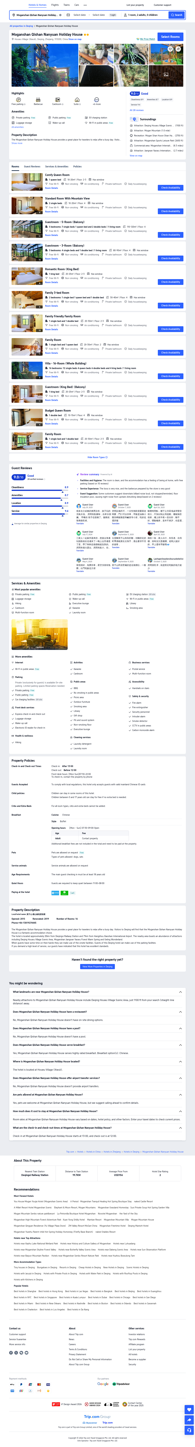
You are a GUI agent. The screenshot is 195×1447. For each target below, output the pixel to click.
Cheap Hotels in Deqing (90, 1267)
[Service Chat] (189, 1430)
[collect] (189, 1409)
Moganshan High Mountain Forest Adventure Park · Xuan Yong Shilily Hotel (49, 1220)
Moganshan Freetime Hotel (113, 1226)
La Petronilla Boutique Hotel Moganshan (76, 1213)
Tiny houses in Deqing (24, 1267)
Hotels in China (93, 1152)
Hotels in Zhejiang (112, 1152)
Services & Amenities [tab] (56, 166)
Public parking (79, 594)
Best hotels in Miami (23, 1303)
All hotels (133, 1354)
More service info (17, 1344)
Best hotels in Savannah (145, 1303)
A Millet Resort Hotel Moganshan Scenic (33, 1207)
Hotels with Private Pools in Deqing (60, 1273)
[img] (45, 65)
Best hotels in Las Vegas (76, 1291)
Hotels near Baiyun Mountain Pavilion (31, 1256)
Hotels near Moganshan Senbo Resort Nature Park (75, 1256)
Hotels (80, 1152)
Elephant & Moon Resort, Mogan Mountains (75, 1207)
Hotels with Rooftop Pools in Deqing (130, 1273)
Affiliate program (136, 1344)
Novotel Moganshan (107, 1213)
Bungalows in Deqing (47, 1267)
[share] (189, 1419)
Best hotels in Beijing (125, 1291)
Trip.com (70, 1152)
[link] (135, 5)
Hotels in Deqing (131, 1152)
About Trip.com (76, 1334)
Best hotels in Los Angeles (52, 1309)
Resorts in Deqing (68, 1267)
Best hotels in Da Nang (78, 1309)
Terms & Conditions (78, 1349)
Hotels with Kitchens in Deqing (28, 1279)
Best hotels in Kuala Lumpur (72, 1297)
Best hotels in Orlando (120, 1303)
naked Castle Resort (143, 1201)
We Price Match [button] (147, 39)
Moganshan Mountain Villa (116, 1220)
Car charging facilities (25, 699)
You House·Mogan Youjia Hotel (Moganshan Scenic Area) (41, 1201)
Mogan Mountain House (142, 1220)
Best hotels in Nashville (74, 1303)
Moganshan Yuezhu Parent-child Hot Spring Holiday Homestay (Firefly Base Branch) (53, 1232)
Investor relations (137, 1334)
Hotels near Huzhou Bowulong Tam (118, 1256)
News (71, 1339)
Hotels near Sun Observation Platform (148, 1249)
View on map (136, 155)
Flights (55, 5)
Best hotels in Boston (98, 1303)
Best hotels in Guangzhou (149, 1291)
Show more (17, 143)
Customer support (17, 1334)
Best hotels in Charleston (25, 1309)
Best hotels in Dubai (97, 1297)
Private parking (22, 594)
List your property (137, 1349)
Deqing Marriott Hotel (138, 1226)
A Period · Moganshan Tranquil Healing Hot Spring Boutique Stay (101, 1201)
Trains (67, 5)
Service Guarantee (17, 1339)
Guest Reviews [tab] (32, 166)
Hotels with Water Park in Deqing (94, 1273)
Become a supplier (137, 1359)
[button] (85, 5)
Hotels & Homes (37, 5)
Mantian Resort (94, 1220)
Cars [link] (76, 5)
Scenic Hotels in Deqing (137, 1267)
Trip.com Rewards (137, 1339)
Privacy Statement (77, 1354)
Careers (72, 1344)
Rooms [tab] (15, 166)
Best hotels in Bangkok (101, 1291)
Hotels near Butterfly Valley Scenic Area (77, 1249)
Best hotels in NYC (22, 1297)
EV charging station (139, 594)
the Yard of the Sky (128, 1213)
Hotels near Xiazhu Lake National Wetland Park (36, 1243)
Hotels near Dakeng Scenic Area (113, 1249)
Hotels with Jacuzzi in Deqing (27, 1273)
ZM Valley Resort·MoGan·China (82, 1226)
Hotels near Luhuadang (124, 1243)
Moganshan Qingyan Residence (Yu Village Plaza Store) (40, 1226)
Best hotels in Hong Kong (51, 1291)
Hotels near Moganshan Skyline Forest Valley (35, 1249)
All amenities (18, 127)
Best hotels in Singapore (45, 1297)
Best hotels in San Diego (144, 1297)
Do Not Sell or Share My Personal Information (90, 1359)
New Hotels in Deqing (113, 1267)
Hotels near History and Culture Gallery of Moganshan (85, 1243)
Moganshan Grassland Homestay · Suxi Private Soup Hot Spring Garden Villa (133, 1207)
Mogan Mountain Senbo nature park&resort (34, 1213)
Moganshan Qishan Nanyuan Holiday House (47, 34)
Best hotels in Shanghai (25, 1291)
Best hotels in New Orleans (48, 1303)
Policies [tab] (77, 166)
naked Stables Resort (105, 1232)
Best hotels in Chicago (119, 1297)
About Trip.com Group (79, 1364)
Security (132, 1364)
